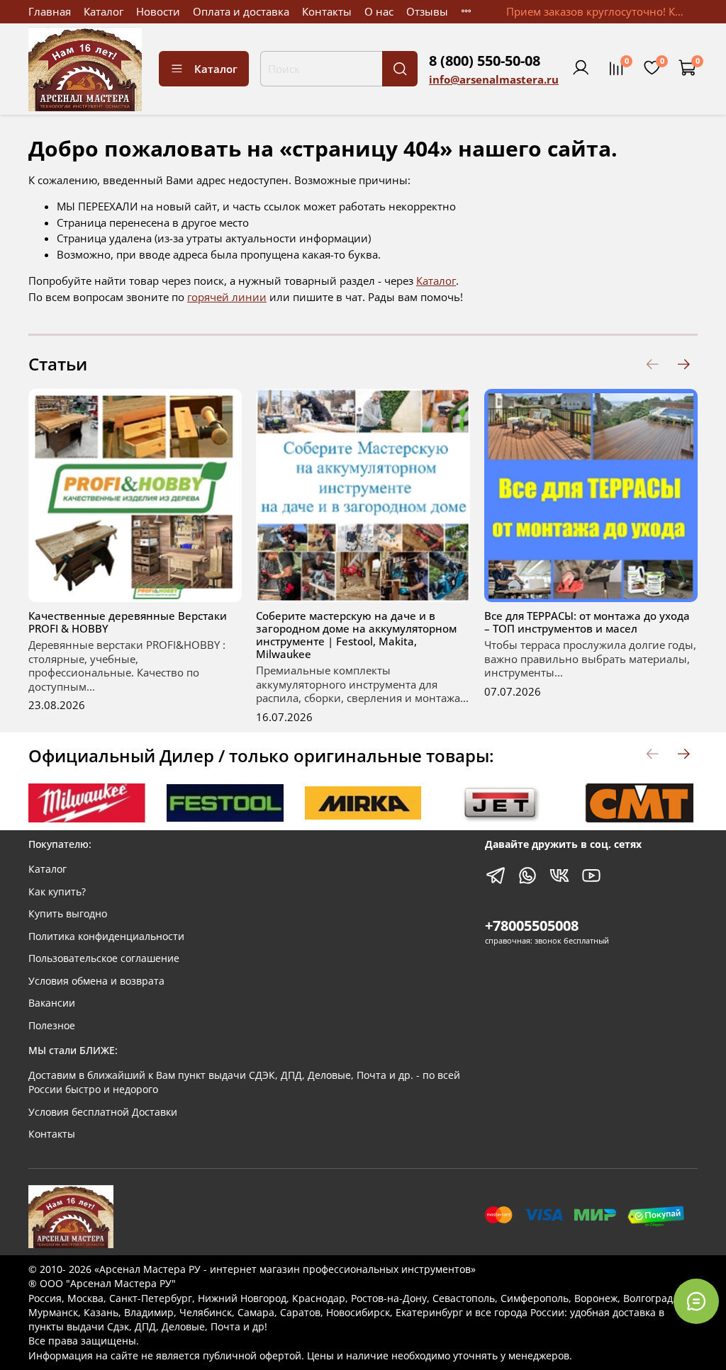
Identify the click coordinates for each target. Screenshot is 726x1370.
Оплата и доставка (241, 11)
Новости (158, 11)
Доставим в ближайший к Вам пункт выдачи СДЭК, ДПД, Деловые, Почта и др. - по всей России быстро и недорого (244, 1082)
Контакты (327, 11)
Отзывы (427, 11)
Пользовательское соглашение (103, 958)
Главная (49, 11)
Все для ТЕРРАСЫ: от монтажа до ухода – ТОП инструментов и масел (587, 621)
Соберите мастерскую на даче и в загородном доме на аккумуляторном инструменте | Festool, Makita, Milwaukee (356, 634)
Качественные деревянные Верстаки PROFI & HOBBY (127, 621)
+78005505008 (532, 925)
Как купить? (57, 891)
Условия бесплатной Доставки (102, 1112)
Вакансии (51, 1003)
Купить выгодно (67, 913)
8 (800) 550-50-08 (484, 60)
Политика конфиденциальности (106, 936)
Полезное (51, 1025)
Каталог (103, 11)
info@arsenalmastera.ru (494, 79)
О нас (378, 11)
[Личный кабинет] (580, 68)
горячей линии (227, 297)
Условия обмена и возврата (96, 981)
